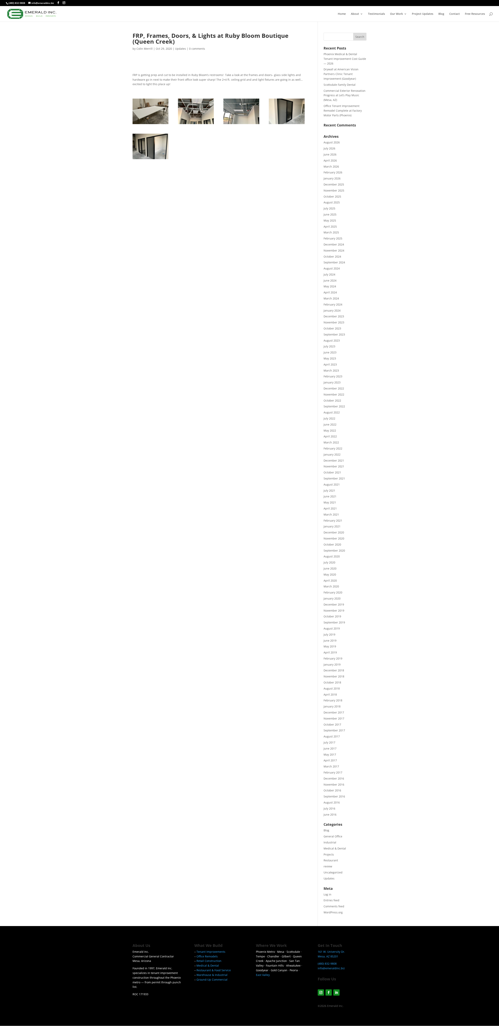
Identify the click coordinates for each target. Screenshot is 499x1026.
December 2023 (334, 316)
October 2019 (332, 616)
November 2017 (334, 718)
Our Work (396, 14)
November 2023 (334, 322)
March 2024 (331, 298)
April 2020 (330, 580)
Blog (441, 14)
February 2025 (333, 238)
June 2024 (330, 280)
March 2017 (331, 766)
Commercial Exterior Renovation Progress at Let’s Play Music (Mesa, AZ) (344, 95)
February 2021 (333, 520)
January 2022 (332, 454)
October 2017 (332, 724)
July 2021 (329, 490)
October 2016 (332, 790)
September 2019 (334, 622)
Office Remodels (207, 956)
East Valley (263, 975)
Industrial (330, 842)
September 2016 (334, 796)
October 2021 (332, 472)
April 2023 (330, 364)
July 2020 (329, 562)
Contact (454, 14)
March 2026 (331, 166)
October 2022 (332, 400)
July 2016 (329, 808)
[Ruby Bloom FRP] (150, 124)
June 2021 (330, 496)
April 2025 (330, 226)
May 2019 (330, 646)
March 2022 (331, 442)
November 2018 (334, 676)
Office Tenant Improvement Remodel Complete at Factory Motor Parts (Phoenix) (343, 110)
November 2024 (334, 250)
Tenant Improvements (210, 952)
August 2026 (332, 142)
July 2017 (329, 742)
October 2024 (332, 256)
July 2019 (329, 634)
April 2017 (330, 760)
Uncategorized (333, 872)
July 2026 (329, 148)
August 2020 (332, 556)
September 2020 (334, 550)
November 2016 (334, 784)
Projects (329, 854)
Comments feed (334, 906)
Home (342, 14)
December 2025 (334, 184)
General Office (333, 836)
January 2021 (332, 526)
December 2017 (334, 712)
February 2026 (333, 172)
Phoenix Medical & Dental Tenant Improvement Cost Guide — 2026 (345, 58)
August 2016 (332, 802)
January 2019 (332, 664)
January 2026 (332, 178)
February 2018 (333, 700)
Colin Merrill (144, 48)
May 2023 (330, 358)
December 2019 (334, 604)
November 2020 (334, 538)
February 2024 (333, 304)
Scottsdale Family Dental (340, 85)
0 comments (197, 48)
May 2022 (330, 430)
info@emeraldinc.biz (331, 968)
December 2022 (334, 388)
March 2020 (331, 586)
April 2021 (330, 508)
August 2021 (332, 484)
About (355, 14)
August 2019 (332, 628)
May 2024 (330, 286)
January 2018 (332, 706)
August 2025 (332, 202)
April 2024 (330, 292)
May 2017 (330, 754)
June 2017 (330, 748)
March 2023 (331, 370)
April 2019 (330, 652)
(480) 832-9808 (17, 3)
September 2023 (334, 334)
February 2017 (333, 772)
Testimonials (376, 14)
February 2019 (333, 658)
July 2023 (329, 346)
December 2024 (334, 244)
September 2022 (334, 406)
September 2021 (334, 478)
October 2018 (332, 682)
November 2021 (334, 466)
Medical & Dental (335, 848)
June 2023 (330, 352)
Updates (180, 48)
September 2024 (334, 262)
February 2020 (333, 592)
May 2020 (330, 574)
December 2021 (334, 460)
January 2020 (332, 598)
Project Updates (422, 14)
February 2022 (333, 448)
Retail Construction (208, 961)
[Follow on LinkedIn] (336, 992)
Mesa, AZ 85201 (328, 956)
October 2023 (332, 328)
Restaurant (331, 860)
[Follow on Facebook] (329, 992)
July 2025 (329, 208)
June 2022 (330, 424)
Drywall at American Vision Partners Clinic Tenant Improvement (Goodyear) (341, 73)
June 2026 (330, 154)
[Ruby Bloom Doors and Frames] (287, 124)
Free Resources (475, 14)
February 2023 (333, 376)
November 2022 (334, 394)
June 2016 (330, 814)
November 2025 (334, 190)
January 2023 (332, 382)
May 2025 (330, 220)
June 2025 (330, 214)
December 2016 (334, 778)
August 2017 (332, 736)
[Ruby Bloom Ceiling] (196, 124)
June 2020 (330, 568)
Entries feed (331, 900)
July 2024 (329, 274)
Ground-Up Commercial (211, 979)
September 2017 (334, 730)
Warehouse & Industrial (211, 975)
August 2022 (332, 412)
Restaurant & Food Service (213, 970)
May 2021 (330, 502)
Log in (327, 894)
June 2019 (330, 640)
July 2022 (329, 418)
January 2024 (332, 310)
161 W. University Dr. (331, 952)
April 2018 (330, 694)
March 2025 (331, 232)
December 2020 (334, 532)
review (328, 866)
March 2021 (331, 514)
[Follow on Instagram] (321, 992)
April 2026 (330, 160)
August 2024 (332, 268)
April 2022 (330, 436)
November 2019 (334, 610)
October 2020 (332, 544)
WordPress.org (333, 912)
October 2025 (332, 196)
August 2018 (332, 688)
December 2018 (334, 670)
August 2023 (332, 340)
